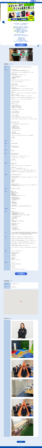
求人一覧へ (21, 441)
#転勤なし (35, 232)
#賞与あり (14, 233)
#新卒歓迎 (22, 233)
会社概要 (28, 2)
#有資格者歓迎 (19, 232)
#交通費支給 (23, 232)
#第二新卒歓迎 (25, 233)
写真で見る (24, 2)
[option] (21, 12)
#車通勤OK (29, 232)
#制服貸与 (16, 233)
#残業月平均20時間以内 (32, 233)
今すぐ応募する (21, 45)
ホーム (13, 2)
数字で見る (21, 2)
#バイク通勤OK (32, 232)
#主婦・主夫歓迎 (13, 232)
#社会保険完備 (26, 232)
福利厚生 (17, 2)
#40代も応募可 (19, 233)
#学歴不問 (28, 233)
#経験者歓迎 (16, 232)
